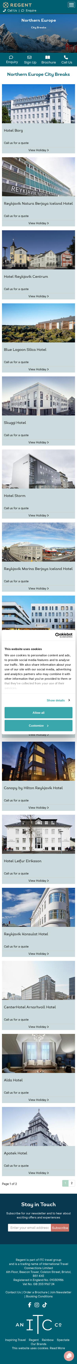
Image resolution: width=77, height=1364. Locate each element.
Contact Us (13, 1292)
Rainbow (48, 1340)
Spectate (63, 1340)
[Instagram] (37, 1305)
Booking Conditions (39, 1296)
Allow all (38, 712)
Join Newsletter (60, 1292)
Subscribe (60, 1228)
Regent (34, 1340)
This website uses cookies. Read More (38, 1348)
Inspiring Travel (15, 1340)
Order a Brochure (35, 1292)
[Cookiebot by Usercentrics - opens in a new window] (55, 635)
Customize (36, 725)
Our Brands (38, 1344)
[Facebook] (29, 1305)
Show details (56, 700)
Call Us (12, 11)
